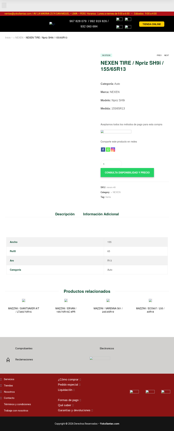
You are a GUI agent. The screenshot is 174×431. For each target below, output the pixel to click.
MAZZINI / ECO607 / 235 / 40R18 (150, 310)
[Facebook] (103, 149)
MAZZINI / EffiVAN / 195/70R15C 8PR (65, 310)
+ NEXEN (18, 37)
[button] (4, 5)
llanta (108, 196)
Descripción (65, 213)
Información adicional (101, 213)
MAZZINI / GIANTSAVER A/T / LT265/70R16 (23, 310)
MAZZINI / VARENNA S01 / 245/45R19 (108, 310)
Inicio (8, 37)
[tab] (67, 214)
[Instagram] (113, 149)
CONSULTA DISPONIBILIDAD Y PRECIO (127, 172)
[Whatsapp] (108, 149)
